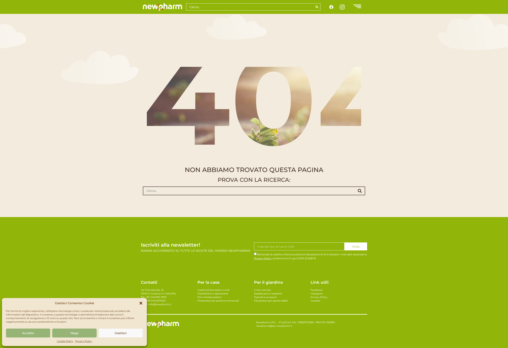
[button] (141, 303)
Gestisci (121, 333)
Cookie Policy (65, 341)
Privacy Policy (83, 341)
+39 (155, 297)
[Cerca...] (248, 191)
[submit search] (360, 191)
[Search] (317, 7)
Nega (74, 333)
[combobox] (249, 7)
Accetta (28, 333)
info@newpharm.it (160, 304)
